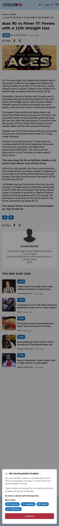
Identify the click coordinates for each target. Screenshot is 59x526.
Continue (29, 516)
